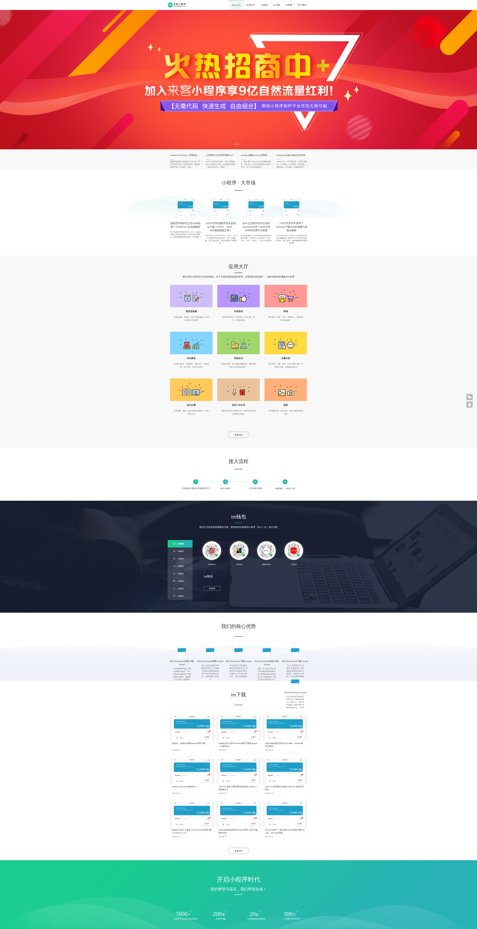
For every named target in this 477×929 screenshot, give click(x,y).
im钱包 (264, 5)
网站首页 (236, 5)
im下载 (276, 5)
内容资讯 (238, 311)
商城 (285, 311)
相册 (285, 405)
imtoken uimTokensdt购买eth (184, 787)
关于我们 (302, 5)
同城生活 (238, 358)
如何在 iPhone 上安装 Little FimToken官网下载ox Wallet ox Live (192, 831)
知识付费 (191, 405)
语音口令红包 (238, 405)
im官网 (288, 5)
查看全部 (238, 435)
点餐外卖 (285, 358)
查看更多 (212, 588)
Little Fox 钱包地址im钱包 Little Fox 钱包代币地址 (284, 788)
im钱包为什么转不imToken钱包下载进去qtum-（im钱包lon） (238, 744)
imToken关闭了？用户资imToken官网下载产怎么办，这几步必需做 (285, 831)
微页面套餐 (191, 311)
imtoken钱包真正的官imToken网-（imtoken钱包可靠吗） (284, 744)
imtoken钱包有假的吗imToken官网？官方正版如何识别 (238, 831)
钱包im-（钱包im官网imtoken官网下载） (189, 743)
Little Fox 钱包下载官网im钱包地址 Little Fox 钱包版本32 (238, 788)
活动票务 (191, 358)
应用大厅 (250, 5)
